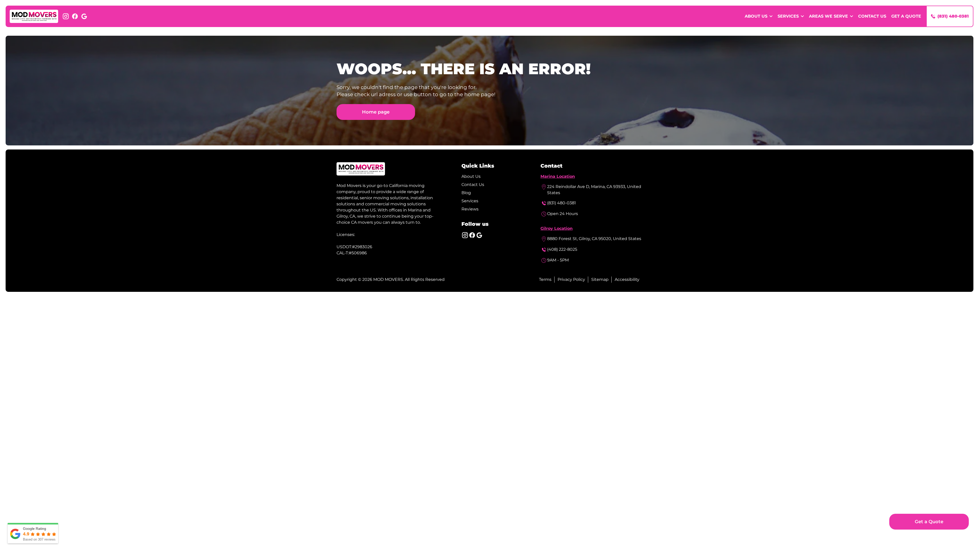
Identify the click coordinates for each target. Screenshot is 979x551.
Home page (376, 112)
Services (469, 200)
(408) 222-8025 (562, 249)
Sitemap (600, 279)
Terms (545, 279)
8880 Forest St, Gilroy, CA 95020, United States (594, 238)
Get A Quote (906, 16)
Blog (466, 192)
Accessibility (627, 279)
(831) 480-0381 (561, 203)
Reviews (470, 209)
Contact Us (872, 16)
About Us (471, 176)
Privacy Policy (571, 279)
